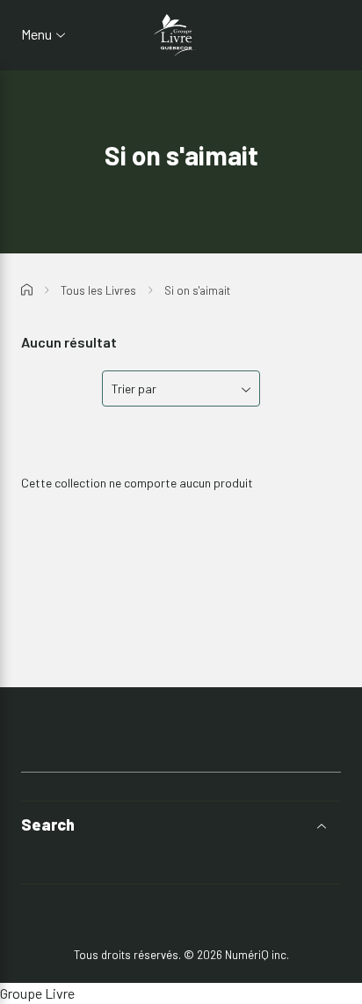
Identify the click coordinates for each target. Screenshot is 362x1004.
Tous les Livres (98, 290)
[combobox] (181, 388)
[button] (181, 825)
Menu (36, 34)
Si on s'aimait (197, 290)
